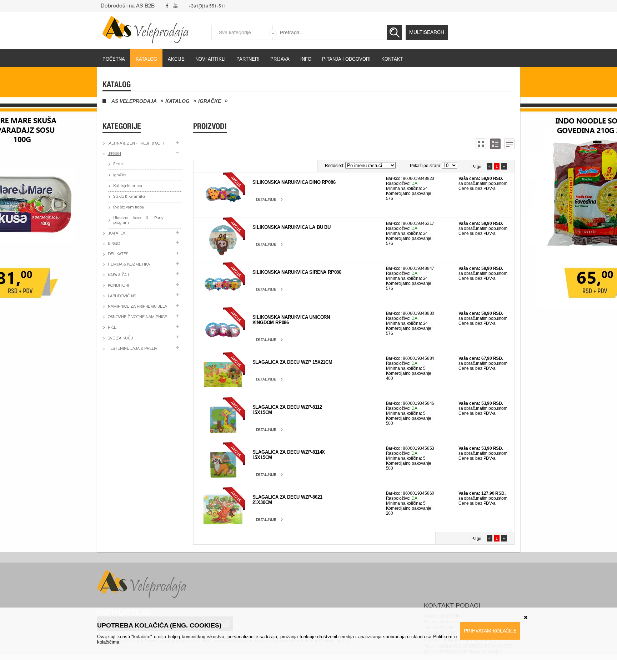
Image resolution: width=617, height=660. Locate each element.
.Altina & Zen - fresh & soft (136, 144)
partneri (248, 59)
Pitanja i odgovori (346, 59)
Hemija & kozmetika (129, 265)
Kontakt (392, 59)
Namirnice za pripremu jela (137, 307)
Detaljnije (266, 199)
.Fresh (114, 154)
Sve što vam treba (128, 208)
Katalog (146, 59)
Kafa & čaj (118, 275)
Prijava (280, 59)
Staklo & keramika (129, 197)
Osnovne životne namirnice (137, 317)
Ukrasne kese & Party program (138, 220)
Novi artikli (210, 59)
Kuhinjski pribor (127, 186)
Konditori (118, 286)
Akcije (176, 59)
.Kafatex (116, 234)
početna (113, 59)
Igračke (209, 101)
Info (305, 59)
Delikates (118, 254)
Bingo (114, 244)
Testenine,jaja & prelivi (133, 349)
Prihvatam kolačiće (490, 631)
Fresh (118, 164)
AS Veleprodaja (134, 101)
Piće (112, 328)
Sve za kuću (120, 339)
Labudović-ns (122, 296)
